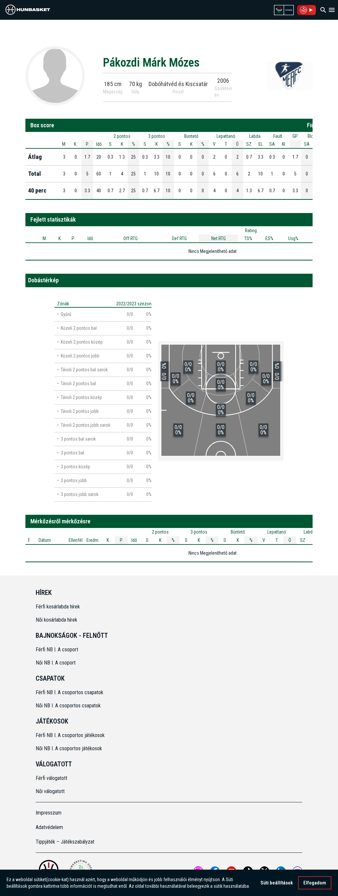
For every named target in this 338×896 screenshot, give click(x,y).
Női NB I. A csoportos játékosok (69, 748)
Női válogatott (50, 791)
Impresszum (48, 813)
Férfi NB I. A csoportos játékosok (70, 735)
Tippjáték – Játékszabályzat (65, 842)
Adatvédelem (49, 827)
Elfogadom (314, 883)
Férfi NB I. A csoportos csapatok (70, 692)
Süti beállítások (276, 883)
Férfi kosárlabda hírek (58, 606)
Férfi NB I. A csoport (57, 649)
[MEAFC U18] (290, 75)
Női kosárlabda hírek (56, 620)
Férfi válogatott (51, 778)
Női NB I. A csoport (56, 663)
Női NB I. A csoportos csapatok (69, 705)
